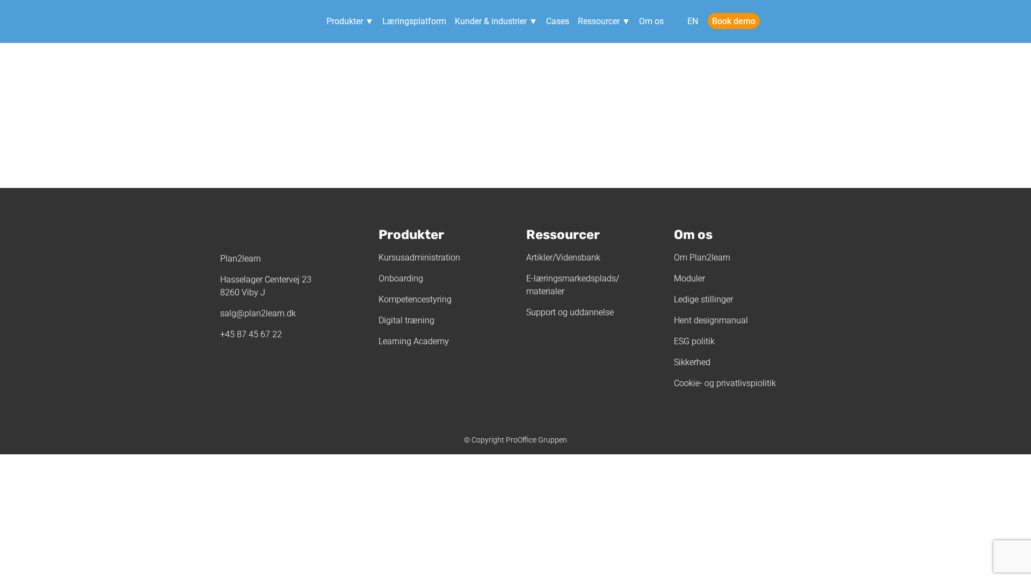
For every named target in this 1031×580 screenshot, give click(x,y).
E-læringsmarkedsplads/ (572, 278)
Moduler (689, 278)
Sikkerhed (692, 362)
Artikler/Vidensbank (563, 257)
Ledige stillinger (703, 299)
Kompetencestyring (415, 299)
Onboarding (401, 278)
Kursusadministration (419, 257)
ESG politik (694, 341)
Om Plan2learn (702, 257)
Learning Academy (414, 341)
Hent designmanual (711, 320)
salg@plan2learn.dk (258, 313)
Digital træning (406, 320)
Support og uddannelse (570, 312)
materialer (545, 291)
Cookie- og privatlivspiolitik (725, 383)
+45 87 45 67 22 (251, 334)
